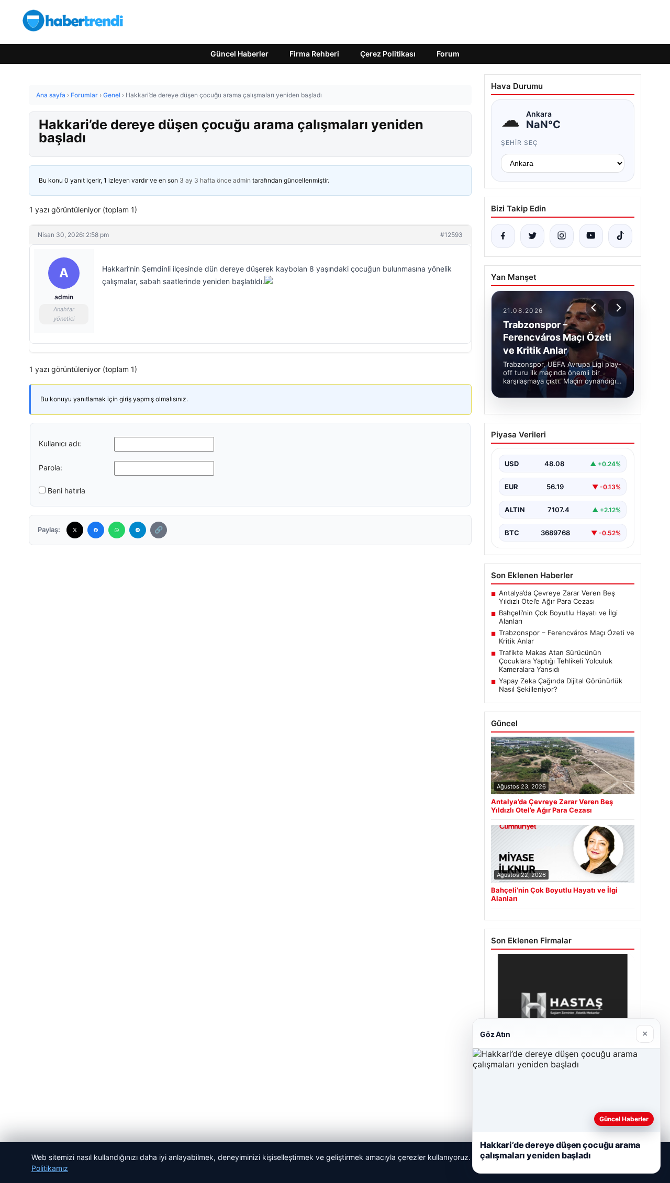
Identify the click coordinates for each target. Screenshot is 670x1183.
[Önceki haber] (595, 308)
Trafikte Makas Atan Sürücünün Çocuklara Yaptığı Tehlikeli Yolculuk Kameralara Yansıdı (555, 660)
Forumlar (84, 95)
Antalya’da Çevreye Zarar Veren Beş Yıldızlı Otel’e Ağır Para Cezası (557, 597)
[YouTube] (591, 236)
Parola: (50, 467)
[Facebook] (95, 530)
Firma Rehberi (314, 53)
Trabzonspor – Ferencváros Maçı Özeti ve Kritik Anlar (566, 636)
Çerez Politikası (388, 53)
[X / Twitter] (532, 236)
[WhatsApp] (116, 530)
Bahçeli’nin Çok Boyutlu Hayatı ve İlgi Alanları (558, 617)
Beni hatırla (66, 490)
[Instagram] (562, 236)
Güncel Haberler (239, 53)
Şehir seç (519, 143)
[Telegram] (137, 530)
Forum (448, 53)
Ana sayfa (50, 95)
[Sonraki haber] (617, 308)
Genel (111, 95)
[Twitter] (74, 530)
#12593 (451, 235)
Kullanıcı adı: (60, 443)
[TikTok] (620, 236)
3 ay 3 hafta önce (205, 180)
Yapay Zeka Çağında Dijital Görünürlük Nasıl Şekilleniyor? (560, 685)
